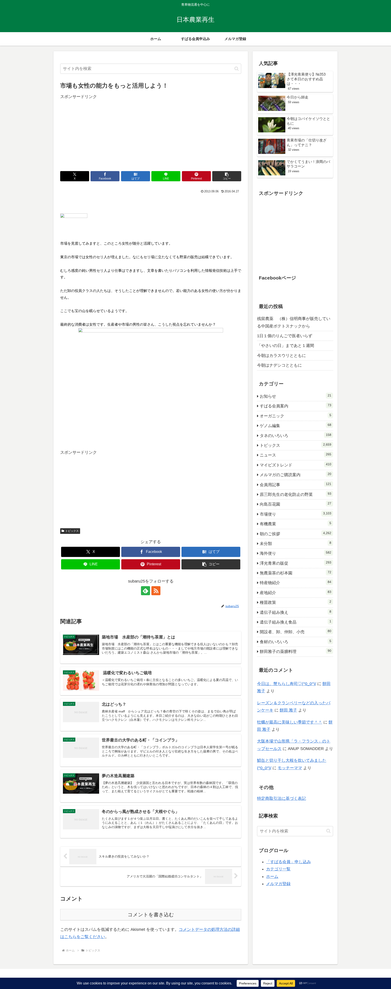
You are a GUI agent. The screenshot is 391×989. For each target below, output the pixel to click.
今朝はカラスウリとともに (281, 355)
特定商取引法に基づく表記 (281, 798)
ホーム (272, 876)
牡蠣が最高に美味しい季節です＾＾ (289, 722)
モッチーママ (290, 768)
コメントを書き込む (151, 914)
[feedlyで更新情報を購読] (145, 590)
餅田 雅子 (288, 710)
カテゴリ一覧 (278, 869)
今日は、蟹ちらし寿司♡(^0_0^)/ (286, 683)
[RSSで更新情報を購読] (155, 590)
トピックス (72, 531)
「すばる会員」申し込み (288, 862)
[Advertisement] (150, 132)
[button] (237, 68)
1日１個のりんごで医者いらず (284, 336)
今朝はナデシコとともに (279, 365)
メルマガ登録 (278, 884)
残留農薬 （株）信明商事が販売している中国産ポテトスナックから (293, 322)
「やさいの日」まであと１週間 (285, 345)
